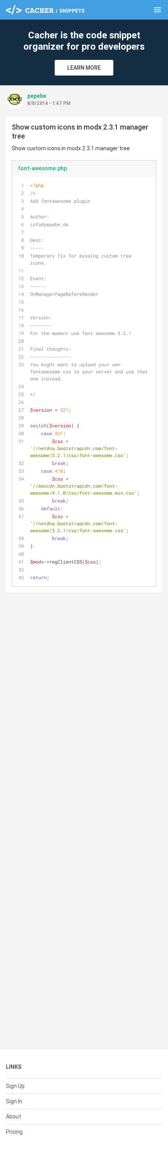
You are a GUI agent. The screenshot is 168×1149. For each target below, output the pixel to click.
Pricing (14, 1131)
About (13, 1116)
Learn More (84, 67)
